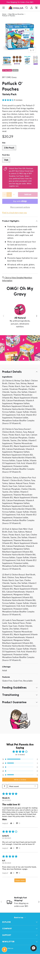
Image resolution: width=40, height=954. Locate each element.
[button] (36, 7)
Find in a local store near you (14, 212)
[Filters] (4, 786)
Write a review (20, 779)
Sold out (27, 194)
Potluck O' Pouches (8, 15)
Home (4, 14)
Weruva (10, 948)
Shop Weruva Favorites (16, 14)
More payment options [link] (20, 207)
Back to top (19, 917)
